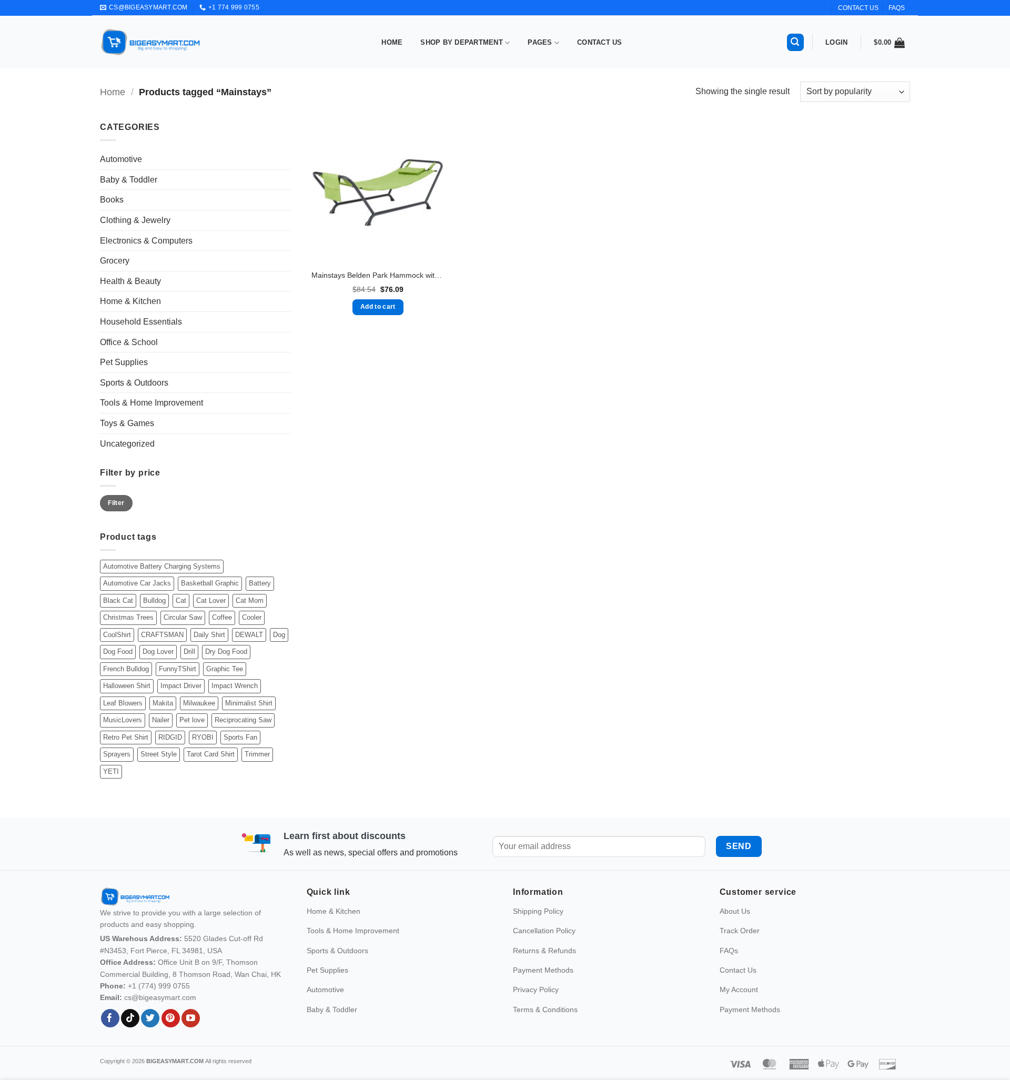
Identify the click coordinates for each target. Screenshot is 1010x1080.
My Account (739, 989)
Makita (163, 703)
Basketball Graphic (210, 583)
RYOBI (203, 737)
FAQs (896, 8)
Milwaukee (199, 703)
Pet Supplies (124, 362)
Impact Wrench (234, 686)
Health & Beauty (130, 281)
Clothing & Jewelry (135, 220)
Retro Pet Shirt (125, 737)
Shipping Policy (538, 911)
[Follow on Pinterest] (170, 1018)
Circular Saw (183, 617)
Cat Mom (250, 600)
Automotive (121, 159)
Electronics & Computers (146, 240)
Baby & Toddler (128, 179)
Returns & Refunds (544, 950)
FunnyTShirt (177, 669)
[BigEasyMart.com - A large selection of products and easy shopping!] (151, 42)
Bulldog (154, 600)
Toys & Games (127, 423)
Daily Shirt (209, 635)
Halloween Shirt (126, 686)
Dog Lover (158, 651)
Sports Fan (240, 737)
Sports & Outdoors (134, 382)
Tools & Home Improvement (151, 402)
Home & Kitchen (130, 301)
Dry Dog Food (226, 651)
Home (391, 42)
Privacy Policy (536, 989)
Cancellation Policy (544, 930)
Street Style (158, 754)
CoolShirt (117, 635)
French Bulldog (126, 669)
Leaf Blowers (123, 703)
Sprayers (116, 754)
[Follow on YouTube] (190, 1018)
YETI (111, 771)
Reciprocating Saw (243, 720)
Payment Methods (543, 970)
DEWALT (249, 635)
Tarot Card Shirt (211, 754)
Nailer (160, 720)
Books (112, 199)
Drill (189, 651)
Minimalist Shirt (248, 703)
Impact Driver (180, 686)
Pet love (192, 720)
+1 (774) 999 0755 (159, 986)
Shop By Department (461, 42)
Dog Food (118, 651)
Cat (181, 600)
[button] (795, 42)
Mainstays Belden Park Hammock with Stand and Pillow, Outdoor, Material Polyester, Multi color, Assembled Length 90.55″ (377, 275)
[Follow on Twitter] (150, 1018)
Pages (540, 42)
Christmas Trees (128, 617)
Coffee (222, 617)
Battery (260, 583)
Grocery (114, 260)
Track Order (740, 930)
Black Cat (118, 600)
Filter (116, 503)
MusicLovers (122, 720)
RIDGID (170, 737)
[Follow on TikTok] (130, 1018)
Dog (279, 635)
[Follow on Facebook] (110, 1018)
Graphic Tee (224, 669)
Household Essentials (141, 321)
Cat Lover (211, 600)
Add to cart (378, 307)
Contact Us (599, 42)
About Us (735, 911)
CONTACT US (858, 8)
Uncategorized (127, 443)
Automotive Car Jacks (137, 583)
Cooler (251, 617)
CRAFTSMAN (162, 635)
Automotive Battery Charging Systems (161, 566)
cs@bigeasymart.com (160, 997)
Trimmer (257, 754)
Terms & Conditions (545, 1009)
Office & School (129, 342)
